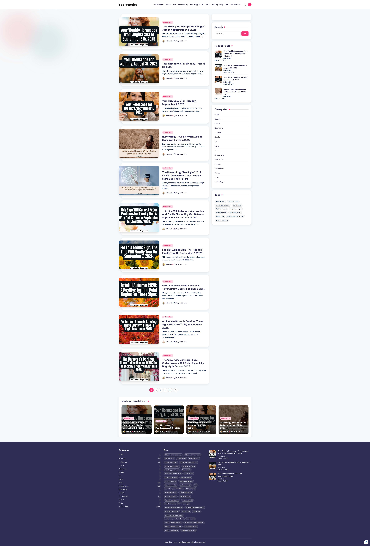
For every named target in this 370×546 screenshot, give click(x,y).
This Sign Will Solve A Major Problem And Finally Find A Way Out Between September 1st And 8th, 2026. (183, 214)
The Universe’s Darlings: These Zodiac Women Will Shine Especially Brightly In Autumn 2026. (183, 363)
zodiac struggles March (189, 530)
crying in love (189, 473)
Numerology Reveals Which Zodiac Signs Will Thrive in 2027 (234, 91)
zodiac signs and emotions (173, 522)
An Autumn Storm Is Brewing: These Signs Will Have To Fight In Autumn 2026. (182, 324)
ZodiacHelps (128, 4)
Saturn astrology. (235, 212)
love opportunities (170, 492)
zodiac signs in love (222, 220)
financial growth (186, 477)
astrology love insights (172, 466)
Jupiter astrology (221, 209)
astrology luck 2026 (188, 466)
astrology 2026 (233, 201)
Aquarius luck (182, 458)
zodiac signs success (171, 530)
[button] (176, 390)
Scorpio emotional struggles (173, 507)
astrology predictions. (222, 205)
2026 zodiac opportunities (173, 455)
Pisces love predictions (172, 500)
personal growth (185, 496)
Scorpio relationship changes (195, 507)
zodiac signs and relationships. (194, 522)
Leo (216, 141)
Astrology (218, 119)
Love (216, 150)
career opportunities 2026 (173, 473)
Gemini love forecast (186, 481)
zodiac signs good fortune (235, 216)
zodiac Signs (167, 22)
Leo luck (167, 488)
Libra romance (190, 488)
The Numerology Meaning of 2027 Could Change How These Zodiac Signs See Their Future (181, 175)
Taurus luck (196, 511)
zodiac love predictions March (174, 519)
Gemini (217, 137)
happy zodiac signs (171, 485)
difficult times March (171, 477)
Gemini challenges (170, 481)
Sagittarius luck (169, 504)
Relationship (219, 155)
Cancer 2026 (237, 205)
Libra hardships (178, 488)
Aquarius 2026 (220, 201)
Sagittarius (219, 159)
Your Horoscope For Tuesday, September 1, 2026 (235, 78)
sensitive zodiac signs (171, 511)
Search (219, 27)
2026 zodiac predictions (192, 455)
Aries (217, 115)
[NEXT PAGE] (176, 390)
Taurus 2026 (220, 216)
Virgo (217, 177)
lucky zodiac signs (235, 209)
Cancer (217, 123)
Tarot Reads (219, 168)
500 (170, 390)
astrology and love (170, 462)
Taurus (217, 173)
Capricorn (219, 128)
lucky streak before (186, 492)
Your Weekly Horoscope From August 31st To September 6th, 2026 (235, 53)
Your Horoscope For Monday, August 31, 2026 (235, 66)
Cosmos (218, 132)
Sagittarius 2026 (221, 212)
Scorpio (218, 164)
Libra (217, 146)
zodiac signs (191, 519)
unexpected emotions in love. (174, 515)
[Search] (244, 33)
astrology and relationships (188, 462)
